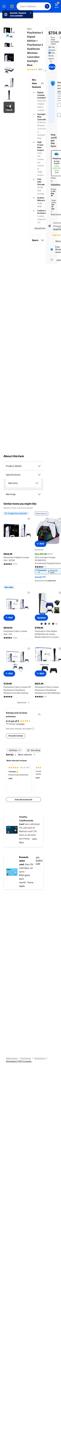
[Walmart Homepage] (11, 6)
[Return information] (50, 61)
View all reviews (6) (23, 799)
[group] (38, 69)
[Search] (47, 6)
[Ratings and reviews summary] (39, 713)
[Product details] (39, 466)
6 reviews (20, 724)
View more (21, 702)
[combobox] (34, 6)
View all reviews (15, 735)
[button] (35, 83)
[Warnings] (39, 494)
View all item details (43, 228)
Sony (29, 28)
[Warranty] (37, 483)
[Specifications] (39, 474)
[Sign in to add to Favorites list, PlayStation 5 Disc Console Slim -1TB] (28, 592)
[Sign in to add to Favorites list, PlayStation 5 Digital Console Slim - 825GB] (28, 519)
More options (56, 214)
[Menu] (4, 6)
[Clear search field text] (43, 6)
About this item (14, 456)
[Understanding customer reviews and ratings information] (33, 728)
